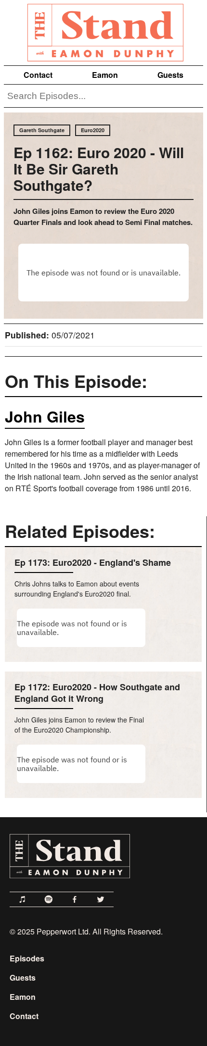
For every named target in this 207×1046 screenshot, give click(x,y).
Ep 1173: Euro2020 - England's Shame (92, 562)
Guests (170, 74)
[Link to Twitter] (100, 899)
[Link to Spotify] (48, 899)
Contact (38, 74)
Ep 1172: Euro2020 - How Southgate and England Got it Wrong (97, 693)
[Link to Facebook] (74, 899)
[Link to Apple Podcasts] (22, 899)
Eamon (105, 74)
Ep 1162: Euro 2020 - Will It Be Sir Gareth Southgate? (98, 168)
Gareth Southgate (42, 130)
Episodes (27, 958)
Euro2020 (92, 130)
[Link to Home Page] (103, 31)
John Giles (45, 416)
